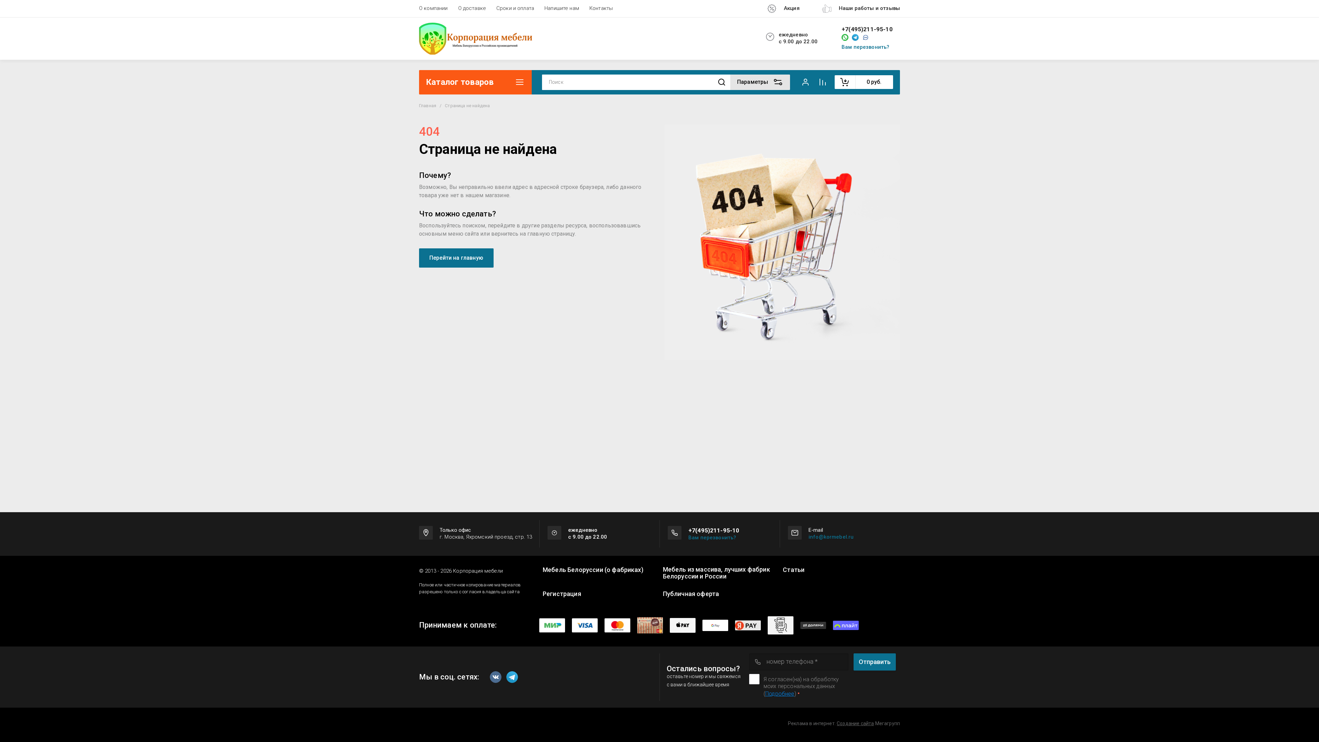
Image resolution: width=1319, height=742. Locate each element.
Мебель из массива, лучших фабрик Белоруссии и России (716, 573)
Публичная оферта (691, 594)
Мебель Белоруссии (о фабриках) (593, 569)
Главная (427, 105)
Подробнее (779, 693)
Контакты (601, 8)
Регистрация (562, 594)
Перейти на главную (456, 258)
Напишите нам (561, 8)
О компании (433, 8)
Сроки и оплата (515, 8)
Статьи (793, 569)
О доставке (472, 8)
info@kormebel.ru (831, 537)
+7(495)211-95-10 (867, 29)
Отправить (875, 661)
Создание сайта (855, 723)
